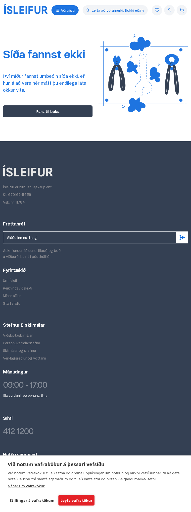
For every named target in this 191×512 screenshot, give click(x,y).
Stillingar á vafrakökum (32, 500)
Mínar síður (12, 295)
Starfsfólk (11, 303)
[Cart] (182, 10)
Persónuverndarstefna (21, 343)
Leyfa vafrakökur (76, 500)
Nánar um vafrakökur (26, 485)
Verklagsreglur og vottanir (24, 358)
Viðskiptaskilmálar (18, 335)
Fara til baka (47, 111)
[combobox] (115, 10)
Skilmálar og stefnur (19, 350)
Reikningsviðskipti (17, 288)
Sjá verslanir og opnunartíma (25, 395)
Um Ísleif (10, 280)
